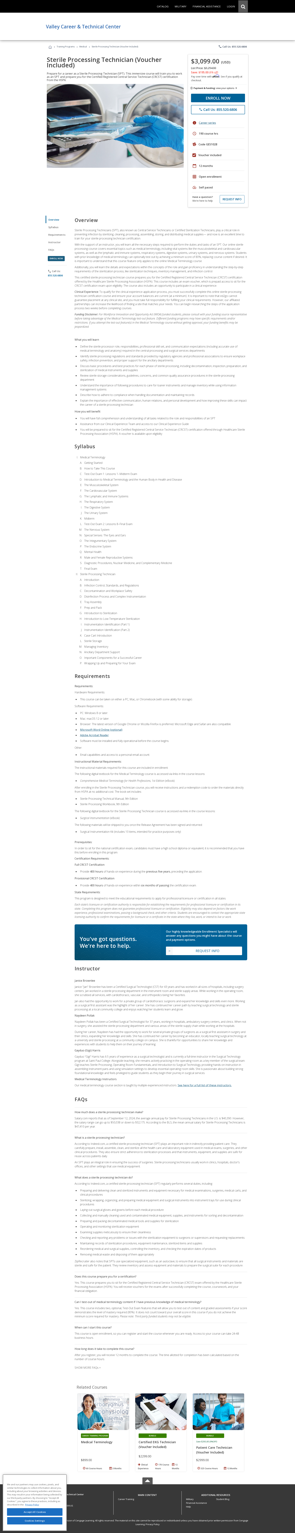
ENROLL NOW (218, 98)
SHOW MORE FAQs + (88, 1368)
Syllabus (53, 227)
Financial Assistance (196, 1502)
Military (190, 1499)
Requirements (56, 234)
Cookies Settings (35, 1520)
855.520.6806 (55, 275)
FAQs (51, 249)
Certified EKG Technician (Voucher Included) (157, 1444)
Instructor (54, 242)
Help (188, 1506)
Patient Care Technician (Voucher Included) (214, 1449)
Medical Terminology (97, 1442)
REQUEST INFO (232, 199)
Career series (207, 123)
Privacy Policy (153, 1524)
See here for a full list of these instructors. (205, 1085)
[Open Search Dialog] (243, 6)
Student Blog (222, 1499)
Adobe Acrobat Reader (94, 735)
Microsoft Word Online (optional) (101, 730)
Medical (83, 46)
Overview (53, 219)
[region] (35, 1502)
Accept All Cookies (35, 1512)
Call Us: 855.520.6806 (232, 46)
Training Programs (66, 46)
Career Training (126, 1499)
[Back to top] (147, 1494)
